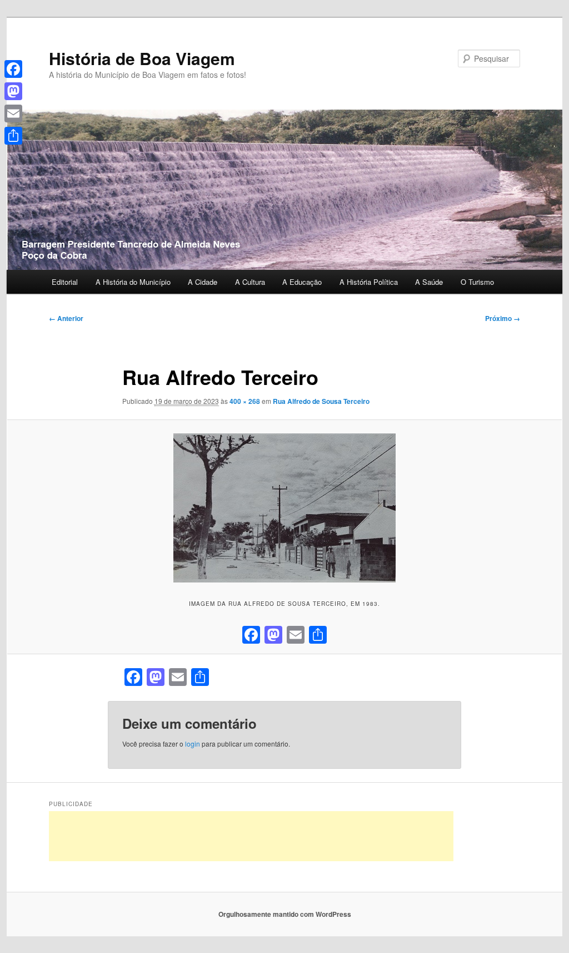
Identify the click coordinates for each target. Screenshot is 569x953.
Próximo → (502, 318)
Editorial (65, 281)
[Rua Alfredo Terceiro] (284, 507)
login (192, 743)
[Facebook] (13, 69)
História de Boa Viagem (142, 58)
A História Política (369, 281)
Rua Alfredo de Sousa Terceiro (321, 401)
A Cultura (250, 281)
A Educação (302, 281)
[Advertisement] (251, 836)
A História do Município (133, 281)
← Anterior (66, 318)
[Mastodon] (13, 91)
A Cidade (202, 281)
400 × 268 (244, 401)
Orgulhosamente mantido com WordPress (284, 914)
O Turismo (477, 281)
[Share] (13, 136)
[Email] (13, 113)
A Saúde (429, 281)
